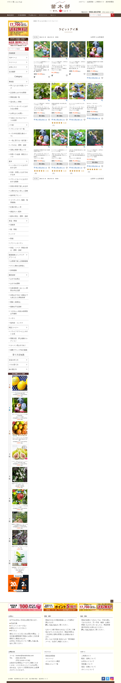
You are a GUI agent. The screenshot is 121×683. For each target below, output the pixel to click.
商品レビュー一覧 (51, 664)
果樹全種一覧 (15, 97)
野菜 (11, 238)
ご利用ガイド (99, 2)
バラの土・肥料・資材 (18, 145)
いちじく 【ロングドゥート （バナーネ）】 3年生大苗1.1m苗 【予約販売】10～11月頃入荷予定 (20, 462)
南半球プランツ (15, 195)
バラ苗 (11, 125)
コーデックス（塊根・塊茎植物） (19, 201)
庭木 (10, 161)
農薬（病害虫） (15, 302)
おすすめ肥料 (15, 283)
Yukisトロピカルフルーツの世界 (18, 119)
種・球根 (13, 229)
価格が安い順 (43, 37)
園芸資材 (12, 275)
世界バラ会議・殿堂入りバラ (19, 155)
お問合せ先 (12, 651)
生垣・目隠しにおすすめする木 (19, 173)
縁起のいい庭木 (15, 211)
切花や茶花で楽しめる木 (19, 186)
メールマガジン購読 (52, 661)
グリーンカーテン (16, 243)
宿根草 (12, 225)
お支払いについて (87, 661)
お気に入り (33, 15)
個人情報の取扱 (33, 678)
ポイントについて (87, 669)
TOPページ (13, 58)
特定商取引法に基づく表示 (21, 678)
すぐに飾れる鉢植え (17, 266)
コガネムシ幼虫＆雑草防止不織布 (19, 312)
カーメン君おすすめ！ (18, 345)
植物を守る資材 (15, 307)
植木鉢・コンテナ (16, 323)
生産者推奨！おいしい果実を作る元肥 (19, 289)
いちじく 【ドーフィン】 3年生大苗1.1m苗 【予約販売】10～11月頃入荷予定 (20, 507)
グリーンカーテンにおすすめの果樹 (19, 107)
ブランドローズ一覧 (17, 129)
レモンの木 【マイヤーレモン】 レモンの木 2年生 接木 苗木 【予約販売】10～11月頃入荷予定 (20, 393)
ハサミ (12, 318)
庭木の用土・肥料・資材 (19, 216)
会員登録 (90, 2)
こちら (54, 625)
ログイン (82, 2)
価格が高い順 (50, 37)
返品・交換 (83, 616)
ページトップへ (111, 601)
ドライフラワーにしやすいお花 (19, 333)
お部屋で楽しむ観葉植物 (19, 261)
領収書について (87, 664)
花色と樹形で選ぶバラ (18, 150)
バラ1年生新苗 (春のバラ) (18, 135)
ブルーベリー (55, 21)
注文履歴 (12, 72)
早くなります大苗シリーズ (19, 87)
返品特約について (43, 678)
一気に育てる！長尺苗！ (19, 140)
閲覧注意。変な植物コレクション (19, 340)
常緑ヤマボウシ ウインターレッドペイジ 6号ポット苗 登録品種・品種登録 (20, 485)
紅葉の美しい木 (15, 207)
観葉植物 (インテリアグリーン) (16, 256)
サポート (82, 651)
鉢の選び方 (13, 369)
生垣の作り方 (13, 360)
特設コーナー (13, 327)
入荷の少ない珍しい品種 (19, 191)
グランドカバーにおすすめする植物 (19, 180)
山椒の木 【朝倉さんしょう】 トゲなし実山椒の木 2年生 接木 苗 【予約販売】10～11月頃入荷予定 (20, 525)
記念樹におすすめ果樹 (18, 92)
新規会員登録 (50, 656)
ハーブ (12, 234)
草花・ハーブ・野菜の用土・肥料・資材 (19, 249)
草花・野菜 (13, 221)
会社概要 (10, 678)
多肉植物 (13, 270)
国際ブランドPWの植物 (18, 350)
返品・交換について (88, 667)
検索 (112, 15)
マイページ (44, 15)
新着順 (56, 37)
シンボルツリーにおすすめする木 (19, 166)
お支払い (11, 616)
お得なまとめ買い (16, 113)
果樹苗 (11, 82)
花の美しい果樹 (15, 102)
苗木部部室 (23, 15)
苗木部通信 (110, 2)
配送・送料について (88, 658)
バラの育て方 (13, 365)
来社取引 (11, 15)
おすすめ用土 (15, 279)
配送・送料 (47, 616)
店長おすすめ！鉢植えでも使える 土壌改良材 (19, 296)
